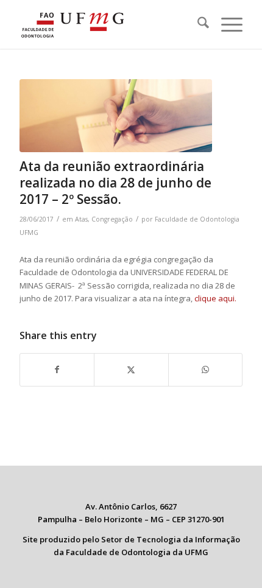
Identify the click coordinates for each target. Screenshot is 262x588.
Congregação (112, 219)
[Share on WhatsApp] (205, 369)
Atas (81, 219)
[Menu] (226, 24)
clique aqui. (215, 298)
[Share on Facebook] (57, 369)
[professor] (115, 115)
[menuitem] (197, 24)
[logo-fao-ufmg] (108, 24)
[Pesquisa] (197, 24)
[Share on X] (131, 369)
